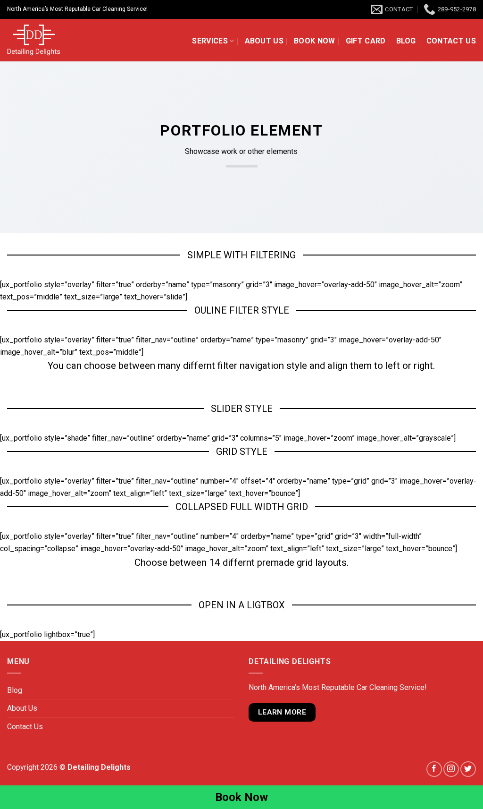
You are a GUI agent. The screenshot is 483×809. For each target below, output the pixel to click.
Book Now (314, 40)
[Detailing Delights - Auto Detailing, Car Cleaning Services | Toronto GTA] (56, 40)
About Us (264, 40)
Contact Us (451, 40)
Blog (406, 40)
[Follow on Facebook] (434, 769)
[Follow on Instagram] (451, 769)
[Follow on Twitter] (468, 769)
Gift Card (366, 40)
